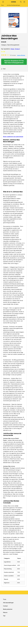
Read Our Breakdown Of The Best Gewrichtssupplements (14, 62)
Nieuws (5, 612)
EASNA (13, 626)
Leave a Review (21, 55)
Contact (5, 606)
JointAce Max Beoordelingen (13, 5)
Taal (4, 615)
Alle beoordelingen (8, 602)
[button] (3, 2)
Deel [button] (4, 68)
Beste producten (7, 609)
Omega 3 (17, 49)
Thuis (2, 5)
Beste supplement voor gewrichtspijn (13, 136)
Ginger (12, 49)
